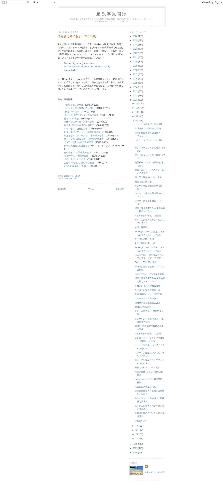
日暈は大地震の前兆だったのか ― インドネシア (87, 145)
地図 (85, 82)
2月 (137, 434)
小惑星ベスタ (141, 420)
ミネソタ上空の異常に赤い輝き (79, 108)
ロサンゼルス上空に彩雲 (76, 128)
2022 (135, 53)
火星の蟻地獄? (142, 227)
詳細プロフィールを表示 (155, 472)
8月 (137, 120)
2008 (135, 452)
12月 (138, 103)
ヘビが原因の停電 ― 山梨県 (148, 333)
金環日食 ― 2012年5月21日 (148, 128)
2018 (135, 70)
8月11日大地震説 (143, 307)
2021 (135, 57)
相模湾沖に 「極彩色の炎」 (77, 156)
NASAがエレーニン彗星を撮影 (149, 274)
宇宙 (66, 178)
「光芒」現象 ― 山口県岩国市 (78, 142)
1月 (137, 438)
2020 (135, 61)
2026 (135, 36)
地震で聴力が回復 (143, 181)
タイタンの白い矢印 (144, 239)
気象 (71, 178)
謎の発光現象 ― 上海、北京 (148, 177)
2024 (135, 44)
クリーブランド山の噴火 (146, 298)
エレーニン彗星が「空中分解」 (149, 124)
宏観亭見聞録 (111, 14)
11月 (138, 108)
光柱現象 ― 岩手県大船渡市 (77, 152)
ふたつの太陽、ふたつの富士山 (79, 162)
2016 (135, 78)
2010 (135, 444)
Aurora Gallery (71, 70)
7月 (137, 426)
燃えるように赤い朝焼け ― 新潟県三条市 (84, 135)
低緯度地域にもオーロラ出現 (148, 294)
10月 (138, 112)
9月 (137, 116)
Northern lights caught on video (79, 63)
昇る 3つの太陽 (71, 118)
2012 (135, 95)
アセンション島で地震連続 (147, 285)
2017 (135, 74)
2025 (135, 40)
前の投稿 (120, 189)
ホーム (91, 189)
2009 (135, 448)
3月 (137, 430)
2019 (135, 66)
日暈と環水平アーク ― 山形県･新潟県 (82, 132)
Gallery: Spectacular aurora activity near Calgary (87, 66)
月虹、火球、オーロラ (74, 159)
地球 (76, 178)
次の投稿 (62, 189)
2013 (135, 91)
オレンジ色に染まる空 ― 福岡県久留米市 (84, 139)
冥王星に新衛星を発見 (145, 386)
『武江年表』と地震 (73, 105)
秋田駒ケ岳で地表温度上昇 (147, 302)
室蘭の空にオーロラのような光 (79, 122)
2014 (135, 87)
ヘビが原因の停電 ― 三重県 (148, 215)
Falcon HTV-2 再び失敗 (146, 262)
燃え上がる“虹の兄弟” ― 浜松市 (79, 125)
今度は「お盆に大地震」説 (147, 290)
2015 (135, 83)
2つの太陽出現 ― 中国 (75, 166)
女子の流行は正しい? (145, 243)
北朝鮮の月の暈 (71, 111)
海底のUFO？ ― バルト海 (147, 367)
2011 (135, 100)
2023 (135, 49)
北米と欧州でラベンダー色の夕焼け (81, 115)
